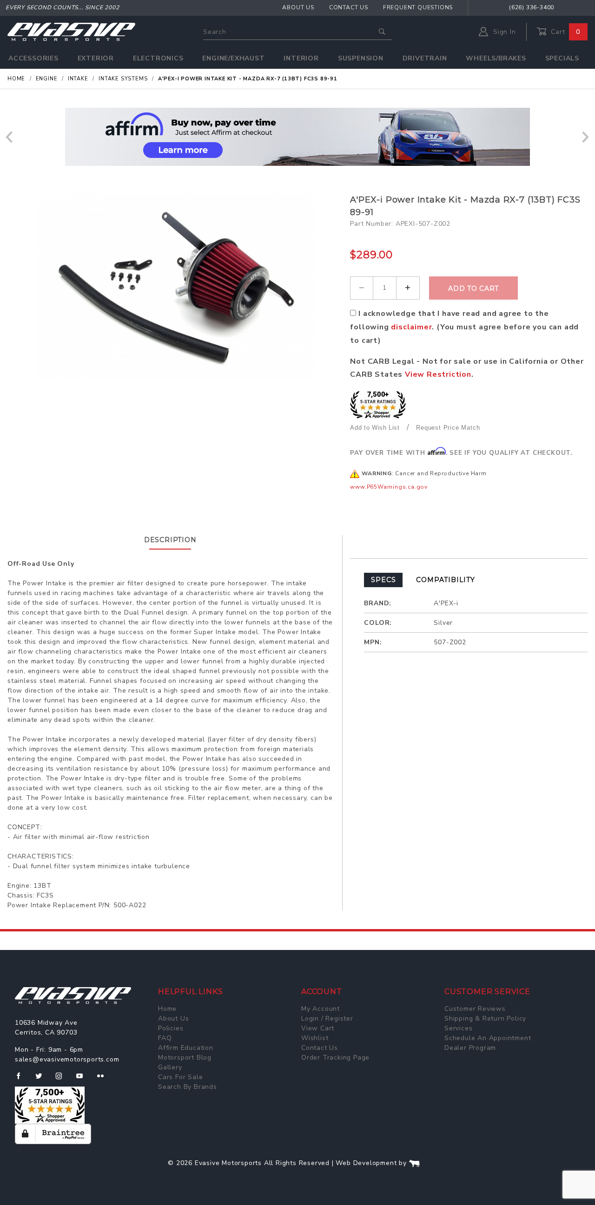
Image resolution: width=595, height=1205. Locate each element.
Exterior (96, 58)
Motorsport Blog (185, 1057)
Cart (564, 31)
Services (458, 1028)
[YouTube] (83, 1080)
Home (167, 1008)
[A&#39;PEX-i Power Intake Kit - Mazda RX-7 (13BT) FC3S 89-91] (175, 287)
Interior (301, 58)
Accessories (33, 58)
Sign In (503, 31)
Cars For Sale (180, 1077)
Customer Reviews (475, 1008)
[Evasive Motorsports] (71, 31)
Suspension (360, 58)
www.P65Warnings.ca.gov (389, 487)
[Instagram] (62, 1080)
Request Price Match (448, 427)
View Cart (317, 1028)
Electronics (158, 58)
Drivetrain (425, 58)
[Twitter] (42, 1080)
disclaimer (411, 327)
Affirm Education (185, 1047)
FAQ (165, 1038)
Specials (562, 58)
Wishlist (314, 1038)
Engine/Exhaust (233, 58)
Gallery (170, 1067)
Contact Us (348, 7)
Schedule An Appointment (487, 1038)
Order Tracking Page (335, 1057)
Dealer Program (470, 1047)
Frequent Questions (418, 7)
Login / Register (327, 1018)
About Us (298, 7)
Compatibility (445, 580)
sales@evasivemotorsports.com (67, 1059)
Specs (383, 580)
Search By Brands (187, 1086)
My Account (320, 1008)
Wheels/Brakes (496, 58)
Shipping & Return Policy (485, 1018)
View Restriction (438, 374)
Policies (170, 1028)
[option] (297, 137)
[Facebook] (22, 1080)
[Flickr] (104, 1080)
